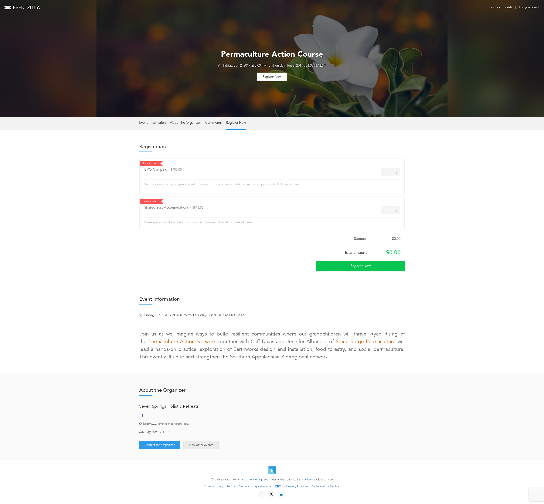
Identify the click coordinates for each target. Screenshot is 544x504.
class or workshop (250, 479)
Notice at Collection (326, 486)
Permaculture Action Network (182, 341)
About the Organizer (185, 123)
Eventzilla (22, 7)
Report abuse (262, 486)
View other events (201, 445)
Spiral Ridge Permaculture (365, 341)
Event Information (152, 123)
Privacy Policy (213, 486)
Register (307, 479)
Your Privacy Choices (293, 486)
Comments (213, 123)
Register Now (272, 77)
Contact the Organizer (159, 445)
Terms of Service (238, 486)
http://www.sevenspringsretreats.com (166, 424)
